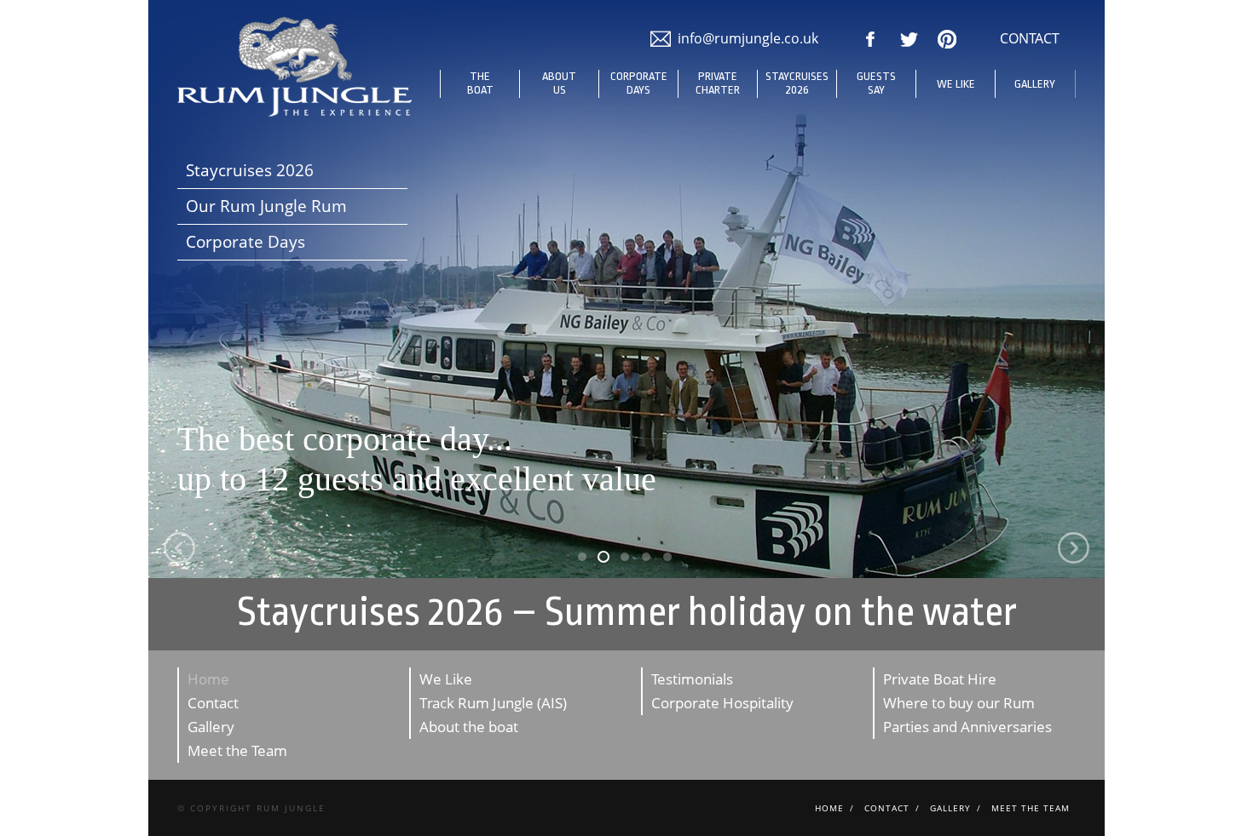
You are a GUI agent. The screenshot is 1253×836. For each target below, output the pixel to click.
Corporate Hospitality (722, 703)
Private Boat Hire (939, 679)
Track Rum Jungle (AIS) (493, 703)
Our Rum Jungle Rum (266, 206)
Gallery (1034, 83)
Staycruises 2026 (797, 83)
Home (208, 679)
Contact (213, 703)
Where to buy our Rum (959, 703)
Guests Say (876, 83)
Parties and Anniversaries (967, 726)
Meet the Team (237, 750)
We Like (956, 83)
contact (1030, 38)
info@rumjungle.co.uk (748, 38)
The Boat (480, 83)
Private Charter (718, 83)
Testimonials (692, 679)
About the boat (468, 726)
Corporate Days (638, 83)
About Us (559, 83)
